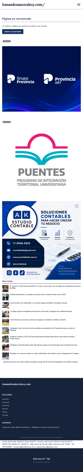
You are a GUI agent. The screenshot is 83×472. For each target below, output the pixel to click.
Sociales (5, 415)
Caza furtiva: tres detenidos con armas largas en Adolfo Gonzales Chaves (38, 303)
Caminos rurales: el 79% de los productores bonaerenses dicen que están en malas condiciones (42, 337)
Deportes (5, 399)
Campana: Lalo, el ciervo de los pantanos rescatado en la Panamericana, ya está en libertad (42, 329)
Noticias (5, 409)
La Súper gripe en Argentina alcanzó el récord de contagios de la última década (41, 311)
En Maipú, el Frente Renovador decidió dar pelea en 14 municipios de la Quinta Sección (43, 345)
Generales (6, 405)
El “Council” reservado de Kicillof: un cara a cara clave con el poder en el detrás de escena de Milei (45, 287)
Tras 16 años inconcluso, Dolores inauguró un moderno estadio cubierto (38, 320)
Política (4, 412)
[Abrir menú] (79, 4)
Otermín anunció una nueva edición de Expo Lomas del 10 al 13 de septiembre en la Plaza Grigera (40, 362)
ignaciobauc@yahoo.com (47, 447)
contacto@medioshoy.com (24, 447)
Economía (5, 402)
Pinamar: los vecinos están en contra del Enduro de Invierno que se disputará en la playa (44, 353)
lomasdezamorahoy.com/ (23, 4)
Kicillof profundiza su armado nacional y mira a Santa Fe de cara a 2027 (38, 294)
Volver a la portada (13, 31)
